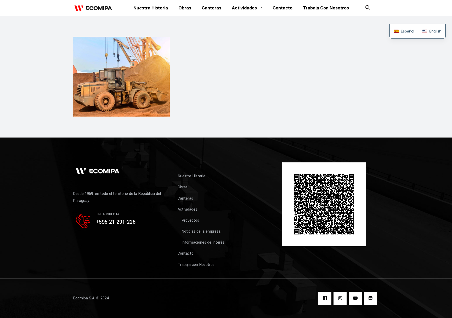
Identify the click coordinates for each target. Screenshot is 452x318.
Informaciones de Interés (203, 242)
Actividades (244, 7)
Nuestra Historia (150, 7)
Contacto (282, 7)
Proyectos (190, 220)
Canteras (211, 7)
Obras (184, 7)
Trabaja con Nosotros (326, 7)
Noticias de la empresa (201, 231)
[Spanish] (404, 31)
